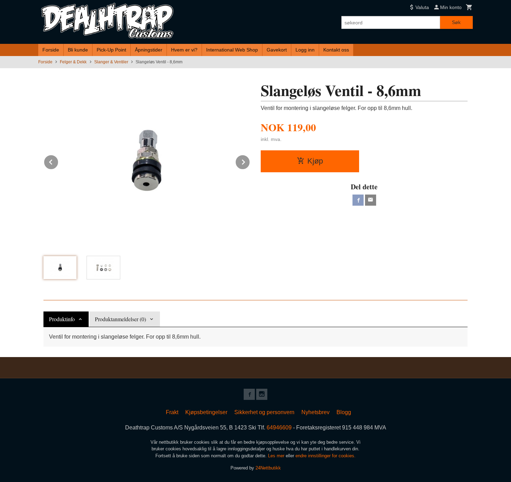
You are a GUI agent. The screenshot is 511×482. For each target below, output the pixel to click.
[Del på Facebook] (358, 200)
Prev (58, 161)
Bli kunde (78, 50)
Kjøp (315, 161)
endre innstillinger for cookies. (325, 455)
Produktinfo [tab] (62, 319)
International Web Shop (232, 50)
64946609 (279, 427)
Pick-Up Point (111, 50)
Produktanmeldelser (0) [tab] (120, 319)
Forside (50, 50)
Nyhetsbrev (315, 412)
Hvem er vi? (184, 50)
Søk (456, 22)
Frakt (172, 412)
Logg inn (305, 50)
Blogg (343, 412)
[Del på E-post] (370, 200)
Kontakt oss (336, 50)
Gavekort (277, 50)
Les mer (277, 455)
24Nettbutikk (268, 468)
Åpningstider (148, 50)
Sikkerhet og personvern (264, 412)
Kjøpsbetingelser (206, 412)
